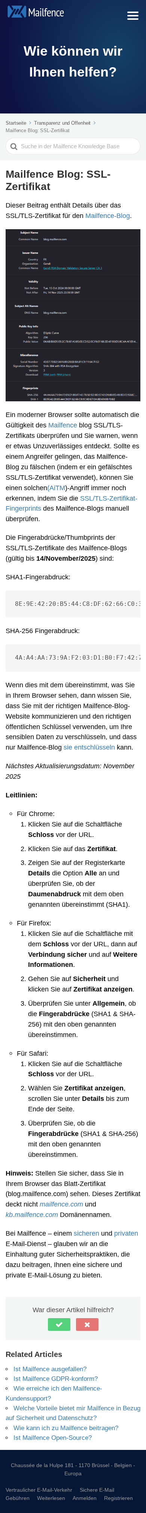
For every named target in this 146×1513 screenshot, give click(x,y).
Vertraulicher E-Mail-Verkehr (39, 1489)
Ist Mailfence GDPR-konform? (55, 1378)
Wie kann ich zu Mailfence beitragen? (65, 1428)
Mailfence (62, 425)
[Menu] (133, 16)
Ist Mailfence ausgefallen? (49, 1369)
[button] (59, 1324)
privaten (126, 1233)
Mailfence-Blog (107, 215)
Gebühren (18, 1498)
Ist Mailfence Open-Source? (52, 1437)
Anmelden (85, 1498)
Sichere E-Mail (97, 1489)
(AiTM (56, 487)
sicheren (86, 1233)
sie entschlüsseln (89, 747)
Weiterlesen (51, 1498)
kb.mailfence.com (32, 1214)
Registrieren (118, 1498)
